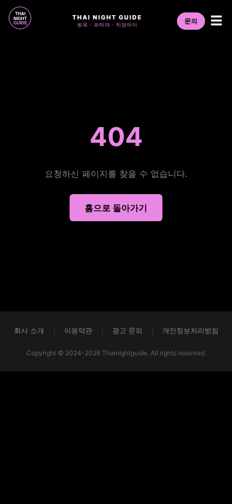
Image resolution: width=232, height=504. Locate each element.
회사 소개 (29, 330)
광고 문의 (127, 330)
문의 (191, 21)
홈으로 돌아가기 (116, 207)
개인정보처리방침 (190, 330)
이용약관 (78, 330)
